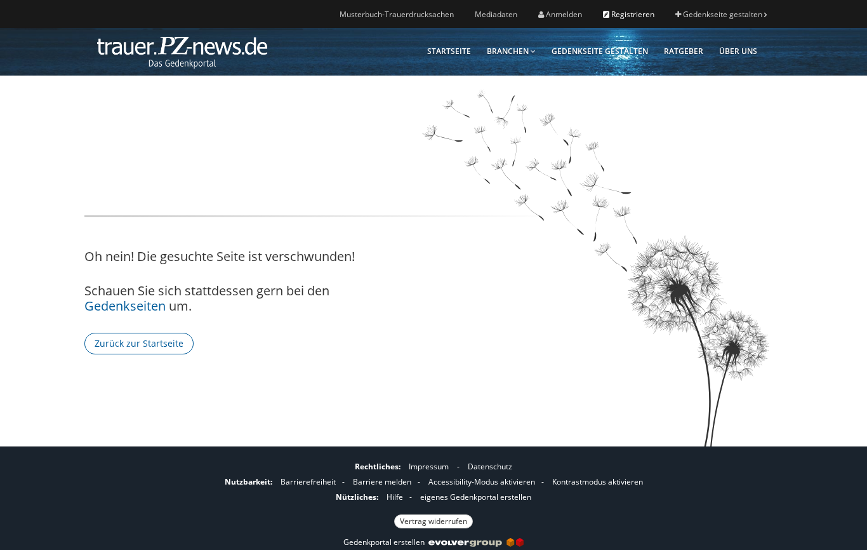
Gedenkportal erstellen (385, 542)
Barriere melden (382, 481)
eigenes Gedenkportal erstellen (475, 497)
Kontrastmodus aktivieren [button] (597, 481)
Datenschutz (490, 466)
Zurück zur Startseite (139, 343)
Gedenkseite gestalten (722, 14)
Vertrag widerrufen (433, 521)
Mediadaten (496, 14)
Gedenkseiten (125, 305)
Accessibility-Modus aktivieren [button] (481, 481)
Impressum (429, 466)
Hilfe (395, 497)
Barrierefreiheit (308, 481)
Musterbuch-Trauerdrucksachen (397, 14)
